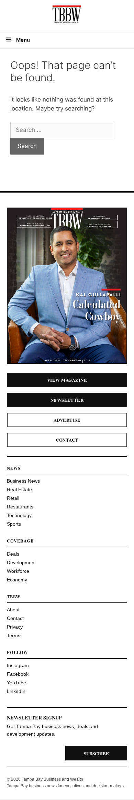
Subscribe (96, 753)
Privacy (15, 627)
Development (21, 562)
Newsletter (67, 400)
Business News (23, 481)
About (13, 609)
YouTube (16, 682)
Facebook (18, 674)
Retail (13, 498)
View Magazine (67, 380)
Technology (19, 515)
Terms (13, 635)
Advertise (67, 420)
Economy (17, 579)
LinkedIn (16, 691)
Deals (13, 554)
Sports (14, 524)
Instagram (18, 665)
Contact (67, 439)
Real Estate (19, 489)
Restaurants (20, 506)
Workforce (18, 571)
